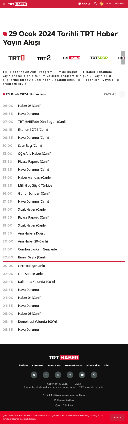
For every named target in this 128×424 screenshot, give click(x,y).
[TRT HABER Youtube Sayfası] (82, 374)
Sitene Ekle (93, 365)
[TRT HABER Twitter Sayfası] (58, 374)
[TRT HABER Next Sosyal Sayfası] (34, 374)
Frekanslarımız (73, 365)
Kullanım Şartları (64, 400)
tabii (106, 365)
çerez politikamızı (11, 419)
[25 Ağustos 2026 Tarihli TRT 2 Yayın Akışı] (44, 57)
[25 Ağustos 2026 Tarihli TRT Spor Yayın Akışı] (99, 57)
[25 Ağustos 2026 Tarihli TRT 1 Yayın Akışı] (16, 57)
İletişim (23, 365)
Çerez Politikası (64, 405)
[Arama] (95, 4)
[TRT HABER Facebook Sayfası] (46, 374)
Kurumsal (37, 365)
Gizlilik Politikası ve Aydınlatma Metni (64, 395)
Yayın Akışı (54, 365)
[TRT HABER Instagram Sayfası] (70, 374)
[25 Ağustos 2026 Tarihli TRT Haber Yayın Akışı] (71, 57)
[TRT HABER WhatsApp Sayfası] (94, 374)
